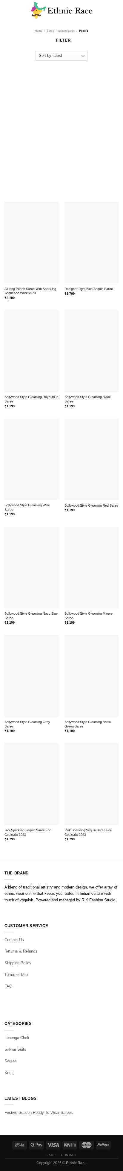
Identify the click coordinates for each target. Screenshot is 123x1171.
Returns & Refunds (20, 951)
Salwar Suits (15, 1049)
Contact (68, 1155)
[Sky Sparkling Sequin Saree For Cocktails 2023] (31, 784)
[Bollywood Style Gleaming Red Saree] (91, 459)
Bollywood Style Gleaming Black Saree (87, 399)
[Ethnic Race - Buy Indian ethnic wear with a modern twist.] (62, 10)
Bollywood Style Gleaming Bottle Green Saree (87, 724)
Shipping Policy (17, 963)
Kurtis (9, 1072)
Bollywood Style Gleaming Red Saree (91, 505)
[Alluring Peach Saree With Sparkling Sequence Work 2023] (31, 242)
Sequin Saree (66, 30)
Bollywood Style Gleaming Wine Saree (27, 507)
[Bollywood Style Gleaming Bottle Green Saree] (91, 675)
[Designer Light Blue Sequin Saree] (91, 242)
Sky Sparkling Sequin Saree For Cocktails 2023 (27, 832)
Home (38, 30)
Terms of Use (16, 974)
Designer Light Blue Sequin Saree (88, 289)
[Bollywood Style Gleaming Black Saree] (91, 351)
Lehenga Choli (16, 1037)
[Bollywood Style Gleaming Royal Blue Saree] (31, 351)
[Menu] (7, 10)
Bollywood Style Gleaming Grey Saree (27, 724)
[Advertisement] (61, 128)
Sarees (10, 1061)
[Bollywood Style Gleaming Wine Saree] (31, 459)
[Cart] (116, 10)
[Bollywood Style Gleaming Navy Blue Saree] (31, 567)
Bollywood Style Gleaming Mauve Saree (88, 616)
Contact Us (14, 940)
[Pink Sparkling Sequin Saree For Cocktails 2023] (91, 784)
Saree (50, 30)
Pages (52, 1155)
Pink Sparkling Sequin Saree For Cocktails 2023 (87, 832)
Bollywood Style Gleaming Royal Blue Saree (31, 399)
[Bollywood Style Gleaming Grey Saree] (31, 675)
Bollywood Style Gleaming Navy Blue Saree (31, 616)
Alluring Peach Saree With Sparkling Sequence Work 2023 (30, 291)
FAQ (8, 986)
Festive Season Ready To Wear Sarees (38, 1112)
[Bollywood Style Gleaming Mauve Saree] (91, 567)
